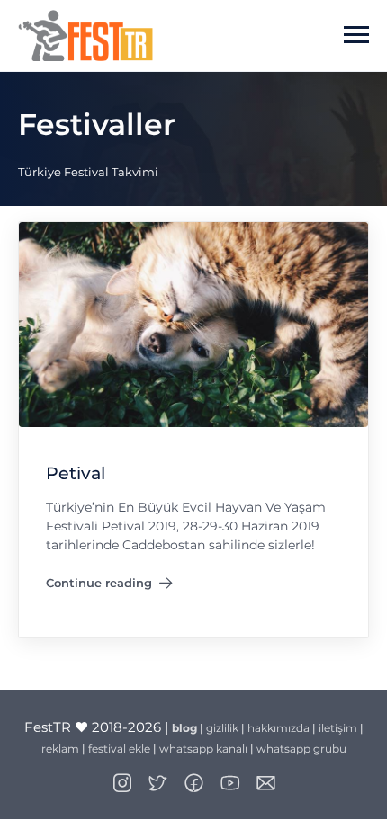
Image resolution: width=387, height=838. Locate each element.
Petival (75, 474)
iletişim (338, 728)
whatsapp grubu (301, 748)
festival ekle (119, 748)
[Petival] (193, 324)
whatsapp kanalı (203, 748)
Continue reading (99, 586)
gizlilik (222, 728)
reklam (60, 748)
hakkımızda (279, 728)
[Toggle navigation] (356, 35)
